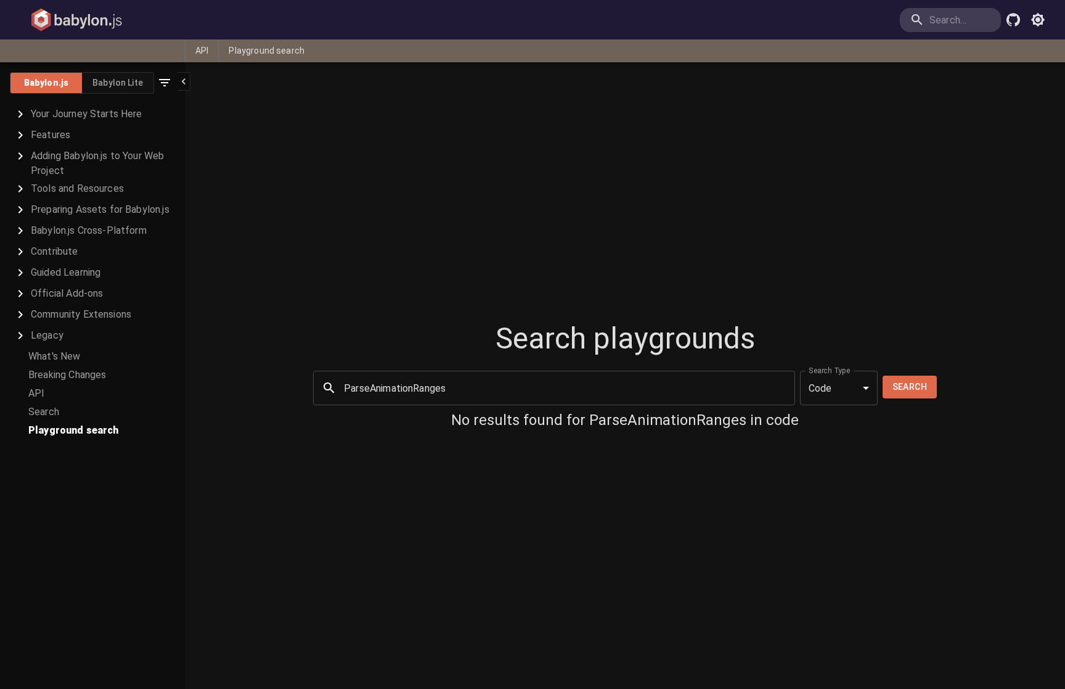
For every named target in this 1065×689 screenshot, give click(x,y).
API (201, 51)
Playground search (266, 51)
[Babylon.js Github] (1013, 19)
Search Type (830, 370)
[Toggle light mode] (1038, 19)
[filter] (164, 82)
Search (909, 387)
